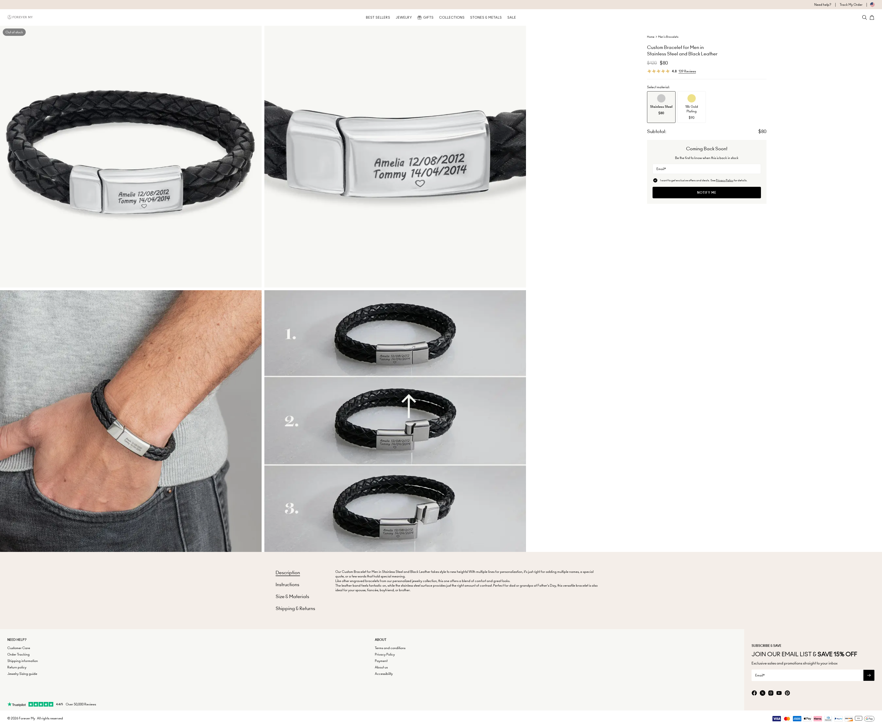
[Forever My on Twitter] (762, 693)
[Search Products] (864, 17)
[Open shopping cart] (872, 17)
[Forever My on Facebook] (754, 693)
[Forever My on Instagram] (771, 693)
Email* (661, 169)
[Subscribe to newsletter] (869, 675)
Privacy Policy (724, 180)
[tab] (288, 572)
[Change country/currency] (868, 4)
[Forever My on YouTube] (779, 693)
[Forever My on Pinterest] (787, 693)
